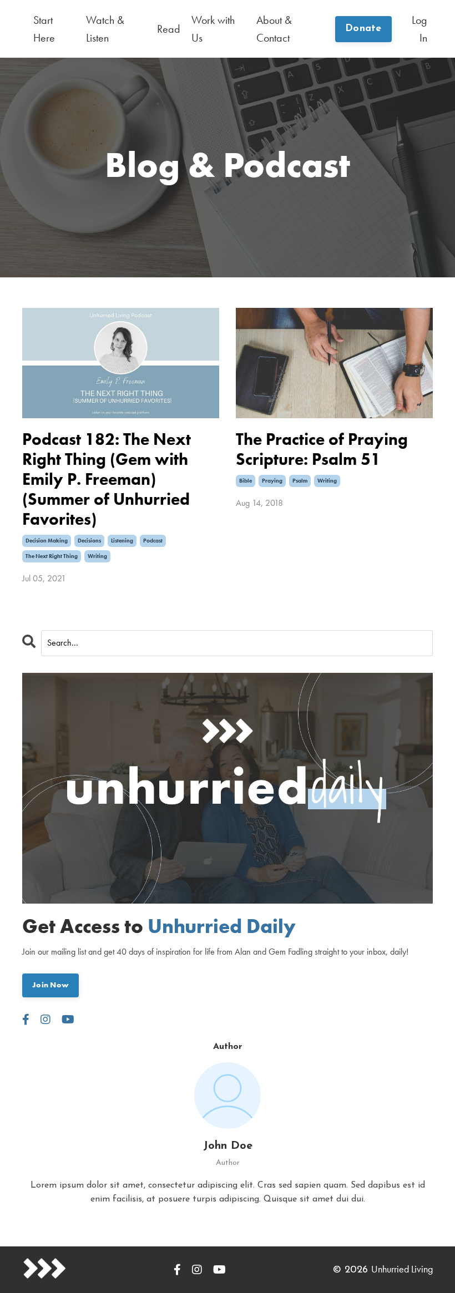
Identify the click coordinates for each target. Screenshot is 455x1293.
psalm (299, 480)
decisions (89, 540)
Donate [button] (363, 29)
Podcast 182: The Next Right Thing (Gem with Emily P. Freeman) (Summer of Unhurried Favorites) (106, 479)
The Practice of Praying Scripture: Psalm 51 (322, 449)
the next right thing (52, 556)
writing (97, 556)
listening (122, 540)
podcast (153, 540)
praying (272, 480)
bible (245, 480)
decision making (47, 540)
